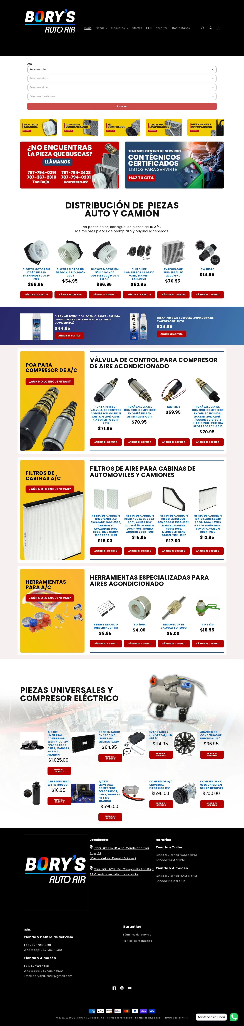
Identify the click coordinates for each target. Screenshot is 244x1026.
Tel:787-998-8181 (36, 966)
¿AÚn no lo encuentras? (50, 381)
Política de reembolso (137, 941)
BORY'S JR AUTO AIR (77, 1017)
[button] (101, 28)
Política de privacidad (147, 1017)
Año (30, 64)
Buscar (122, 106)
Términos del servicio (137, 934)
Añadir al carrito (36, 294)
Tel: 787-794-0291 (37, 945)
